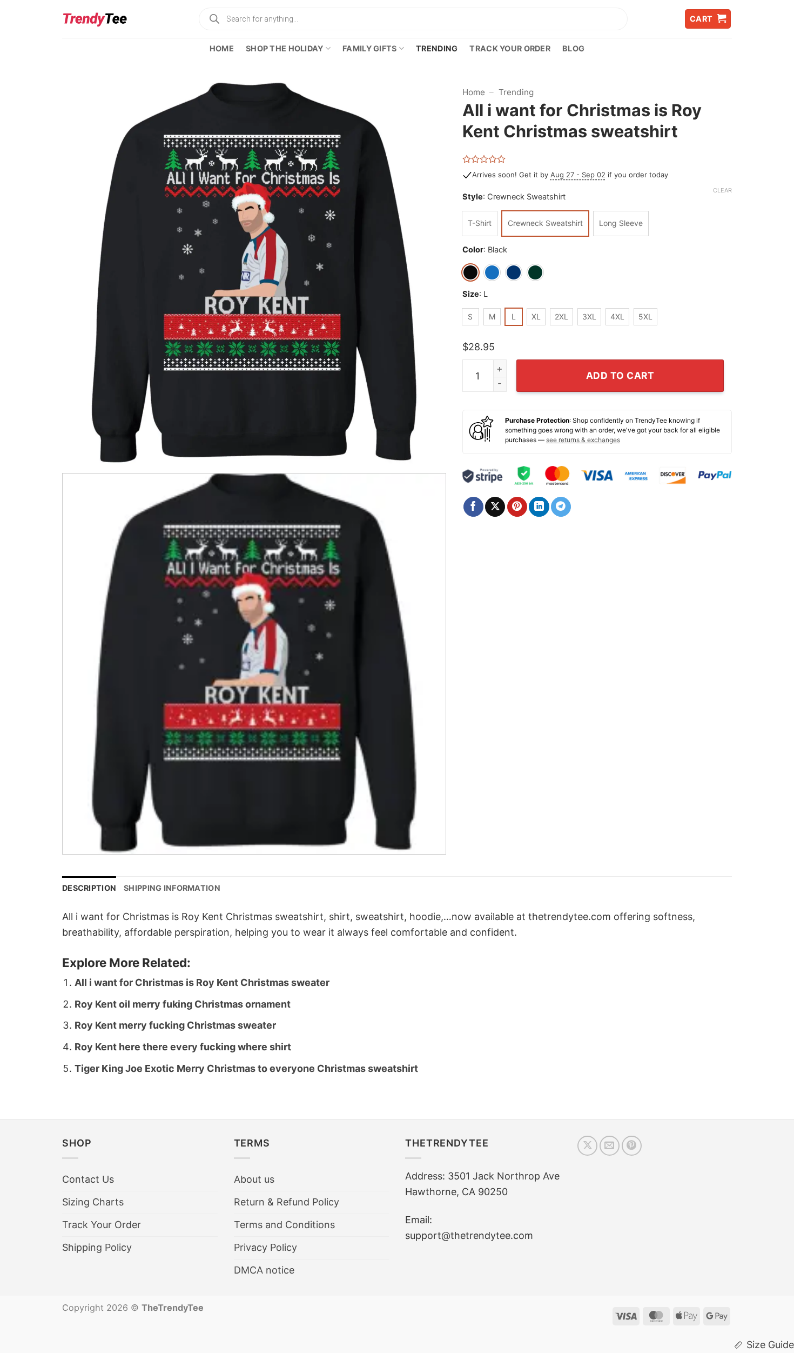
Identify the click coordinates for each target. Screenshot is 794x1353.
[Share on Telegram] (561, 507)
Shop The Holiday (285, 48)
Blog (573, 48)
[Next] (424, 273)
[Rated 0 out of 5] (484, 159)
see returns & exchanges (583, 440)
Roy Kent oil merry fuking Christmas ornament (183, 1004)
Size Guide (770, 1344)
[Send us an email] (610, 1146)
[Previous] (83, 273)
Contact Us (88, 1179)
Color (472, 250)
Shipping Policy (97, 1247)
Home (222, 48)
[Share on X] (495, 507)
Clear (722, 190)
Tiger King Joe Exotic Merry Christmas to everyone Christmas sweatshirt (246, 1068)
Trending (436, 48)
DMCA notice (264, 1270)
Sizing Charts (93, 1202)
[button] (708, 19)
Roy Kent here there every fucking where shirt (183, 1046)
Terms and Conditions (284, 1224)
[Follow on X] (587, 1146)
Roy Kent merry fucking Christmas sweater (175, 1025)
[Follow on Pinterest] (632, 1146)
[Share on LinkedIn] (539, 507)
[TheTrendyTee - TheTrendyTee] (94, 19)
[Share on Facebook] (473, 507)
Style (472, 197)
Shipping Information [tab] (172, 887)
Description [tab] (89, 887)
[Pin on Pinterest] (517, 507)
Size (470, 294)
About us (254, 1179)
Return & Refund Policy (286, 1202)
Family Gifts (369, 48)
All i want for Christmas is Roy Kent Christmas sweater (202, 982)
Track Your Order (509, 48)
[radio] (479, 223)
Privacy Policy (265, 1247)
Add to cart (620, 375)
